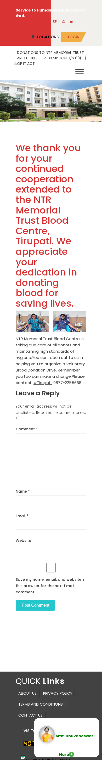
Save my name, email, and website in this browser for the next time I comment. (51, 586)
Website (23, 540)
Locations (48, 37)
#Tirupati (42, 382)
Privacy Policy (57, 693)
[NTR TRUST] (15, 63)
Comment (27, 429)
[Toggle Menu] (79, 71)
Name (23, 491)
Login (74, 37)
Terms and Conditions (40, 704)
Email (22, 516)
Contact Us (30, 715)
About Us (27, 693)
